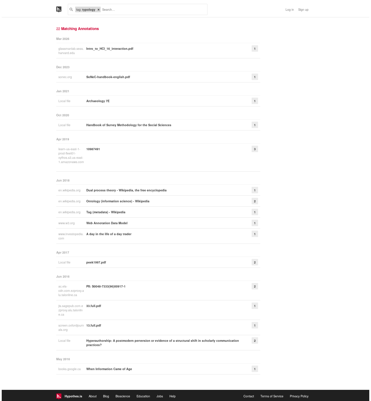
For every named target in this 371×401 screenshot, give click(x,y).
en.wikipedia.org (69, 190)
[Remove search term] (98, 9)
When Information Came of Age (109, 369)
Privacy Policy (299, 396)
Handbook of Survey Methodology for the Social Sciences (128, 125)
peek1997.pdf (96, 262)
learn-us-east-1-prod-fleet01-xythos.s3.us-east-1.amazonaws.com (71, 155)
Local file (64, 101)
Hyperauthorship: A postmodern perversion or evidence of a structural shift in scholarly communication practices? (162, 342)
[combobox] (152, 9)
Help (172, 396)
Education (143, 396)
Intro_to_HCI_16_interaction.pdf (109, 48)
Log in (290, 9)
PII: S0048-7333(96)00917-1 (106, 286)
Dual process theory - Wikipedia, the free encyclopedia (126, 190)
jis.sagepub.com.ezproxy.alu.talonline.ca (70, 310)
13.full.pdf (93, 325)
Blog (106, 396)
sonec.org (65, 77)
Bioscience (123, 396)
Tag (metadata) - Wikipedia (105, 212)
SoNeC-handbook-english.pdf (108, 77)
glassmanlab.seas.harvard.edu (71, 50)
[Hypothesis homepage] (62, 9)
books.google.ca (70, 369)
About (93, 396)
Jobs (160, 396)
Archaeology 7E (97, 101)
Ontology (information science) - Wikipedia (117, 201)
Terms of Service (271, 396)
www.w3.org (67, 223)
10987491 (93, 149)
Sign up (303, 9)
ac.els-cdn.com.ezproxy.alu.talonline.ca (71, 290)
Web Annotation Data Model (107, 223)
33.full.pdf (93, 306)
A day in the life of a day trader (108, 234)
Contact (248, 396)
